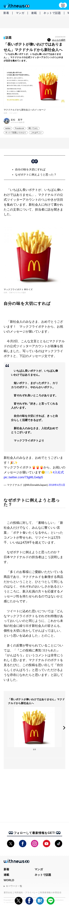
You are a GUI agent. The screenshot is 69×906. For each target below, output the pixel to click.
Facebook (19, 128)
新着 (6, 12)
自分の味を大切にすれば (30, 169)
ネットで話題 (52, 12)
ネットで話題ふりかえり (15, 132)
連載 (34, 12)
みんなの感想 (58, 40)
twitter (7, 128)
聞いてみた (33, 128)
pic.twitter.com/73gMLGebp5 (23, 477)
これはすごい (36, 132)
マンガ (20, 12)
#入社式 (58, 472)
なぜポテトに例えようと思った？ (35, 174)
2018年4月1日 (57, 484)
